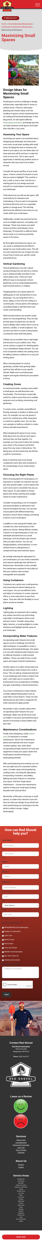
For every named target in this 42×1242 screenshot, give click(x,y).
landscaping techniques (12, 123)
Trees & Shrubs (21, 1150)
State (4, 909)
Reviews (21, 1165)
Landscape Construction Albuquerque (17, 27)
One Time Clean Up (11, 956)
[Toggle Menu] (37, 4)
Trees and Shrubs (10, 948)
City (3, 900)
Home (4, 24)
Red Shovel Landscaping (13, 6)
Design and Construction (21, 1145)
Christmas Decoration (12, 960)
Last (3, 857)
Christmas (21, 1152)
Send (6, 994)
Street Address (7, 891)
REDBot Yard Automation (13, 952)
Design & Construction (12, 931)
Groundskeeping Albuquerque (20, 24)
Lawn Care (8, 935)
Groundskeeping (21, 1142)
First (3, 849)
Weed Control (9, 939)
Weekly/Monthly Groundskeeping (16, 927)
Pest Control (8, 943)
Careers (21, 1167)
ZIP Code (5, 918)
